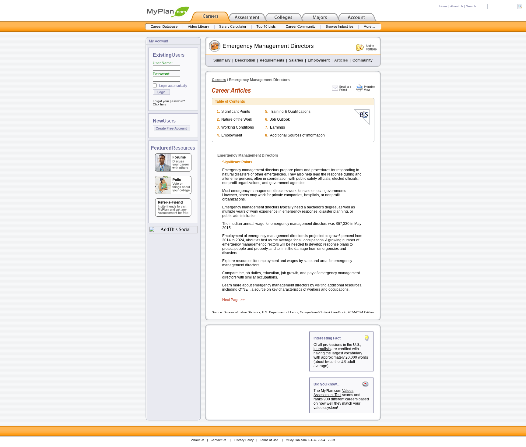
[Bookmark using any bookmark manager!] (173, 231)
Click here (160, 104)
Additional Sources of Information (297, 135)
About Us (456, 6)
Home (443, 6)
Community (362, 60)
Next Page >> (233, 300)
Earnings (277, 127)
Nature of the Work (236, 119)
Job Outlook (280, 119)
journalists (322, 349)
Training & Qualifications (290, 111)
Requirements (272, 60)
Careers (219, 80)
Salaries (296, 60)
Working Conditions (237, 127)
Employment (319, 60)
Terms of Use (269, 440)
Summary (221, 60)
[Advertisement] (257, 370)
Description (245, 60)
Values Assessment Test (333, 392)
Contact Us (218, 440)
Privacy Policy (244, 440)
